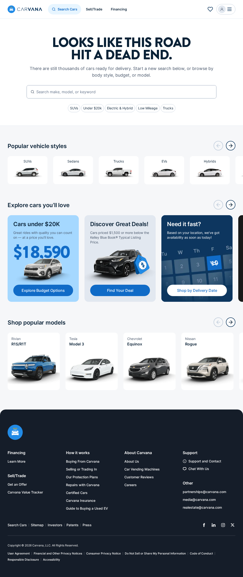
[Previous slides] (218, 145)
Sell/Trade (94, 9)
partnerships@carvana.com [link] (204, 492)
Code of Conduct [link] (201, 553)
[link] (204, 525)
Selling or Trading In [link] (81, 469)
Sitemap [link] (37, 525)
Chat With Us (198, 469)
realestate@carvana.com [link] (202, 507)
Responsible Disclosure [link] (23, 559)
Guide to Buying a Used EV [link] (87, 508)
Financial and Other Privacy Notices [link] (58, 553)
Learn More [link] (16, 461)
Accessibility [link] (51, 559)
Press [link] (87, 525)
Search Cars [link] (17, 525)
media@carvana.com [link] (199, 500)
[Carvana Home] (15, 433)
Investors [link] (55, 525)
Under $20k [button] (92, 108)
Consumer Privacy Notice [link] (103, 553)
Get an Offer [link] (17, 484)
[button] (225, 9)
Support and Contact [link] (204, 461)
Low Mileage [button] (148, 108)
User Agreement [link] (19, 553)
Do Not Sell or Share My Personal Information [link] (155, 553)
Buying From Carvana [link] (82, 461)
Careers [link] (130, 485)
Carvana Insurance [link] (80, 500)
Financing (119, 9)
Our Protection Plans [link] (82, 477)
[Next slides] (230, 145)
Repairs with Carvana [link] (82, 485)
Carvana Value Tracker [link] (25, 492)
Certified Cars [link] (77, 493)
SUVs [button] (74, 108)
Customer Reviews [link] (139, 477)
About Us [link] (131, 461)
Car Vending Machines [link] (142, 469)
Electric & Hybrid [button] (120, 108)
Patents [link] (72, 525)
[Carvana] (25, 9)
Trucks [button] (168, 108)
